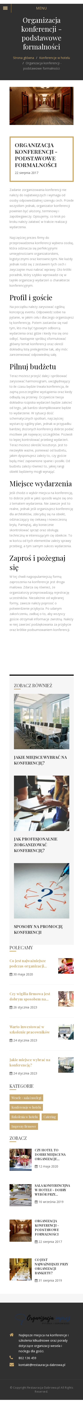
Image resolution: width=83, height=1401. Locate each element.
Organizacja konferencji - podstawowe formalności (47, 1227)
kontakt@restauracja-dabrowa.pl (42, 1365)
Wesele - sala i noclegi (26, 1098)
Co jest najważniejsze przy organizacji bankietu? (51, 1266)
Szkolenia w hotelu (25, 1117)
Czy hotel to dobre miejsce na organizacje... (50, 1154)
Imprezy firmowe (24, 1126)
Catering (50, 1117)
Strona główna (23, 58)
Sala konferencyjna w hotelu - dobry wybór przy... (52, 1190)
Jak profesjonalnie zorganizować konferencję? (35, 844)
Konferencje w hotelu (54, 58)
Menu (41, 8)
